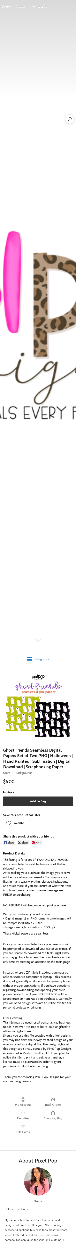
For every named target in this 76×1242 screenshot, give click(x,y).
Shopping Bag (53, 1118)
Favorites (23, 1118)
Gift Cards (23, 1132)
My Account (23, 1105)
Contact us (39, 6)
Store (7, 773)
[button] (16, 823)
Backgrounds (23, 773)
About (20, 6)
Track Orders (52, 1105)
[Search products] (69, 119)
